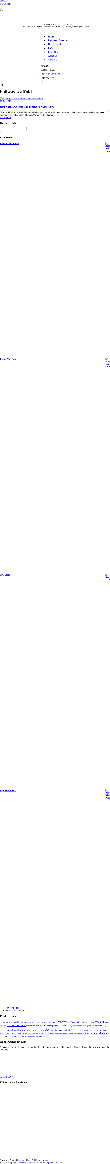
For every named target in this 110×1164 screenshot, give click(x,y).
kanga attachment (33, 1030)
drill (40, 1025)
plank (74, 1030)
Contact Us (53, 59)
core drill (100, 1021)
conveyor (91, 1022)
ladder (45, 1029)
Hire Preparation (55, 44)
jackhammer (20, 1029)
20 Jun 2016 (5, 101)
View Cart (46, 73)
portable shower (83, 1030)
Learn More (5, 117)
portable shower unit (98, 1030)
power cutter (44, 1033)
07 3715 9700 (6, 1077)
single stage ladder (70, 1033)
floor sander (81, 1025)
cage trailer (44, 1022)
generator (90, 1025)
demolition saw (16, 1025)
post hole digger (33, 1033)
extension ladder (59, 1025)
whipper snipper (39, 1036)
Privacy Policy (12, 1008)
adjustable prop (18, 1022)
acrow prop (5, 1022)
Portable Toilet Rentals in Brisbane (13, 1033)
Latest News (53, 52)
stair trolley (81, 1033)
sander (51, 1033)
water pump (29, 1036)
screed (57, 1033)
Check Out (55, 73)
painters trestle (65, 1030)
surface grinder (98, 1033)
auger (28, 1021)
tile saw (12, 1036)
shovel (61, 1033)
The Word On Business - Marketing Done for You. (40, 1162)
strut (87, 1033)
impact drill (8, 1030)
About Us (52, 56)
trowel (22, 1036)
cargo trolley (53, 1022)
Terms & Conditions (15, 1010)
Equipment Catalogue (58, 40)
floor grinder (72, 1025)
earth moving (48, 1025)
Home (51, 36)
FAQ (50, 48)
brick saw (36, 1022)
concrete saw (65, 1021)
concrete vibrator (79, 1022)
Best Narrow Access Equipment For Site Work (27, 106)
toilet (17, 1036)
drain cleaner (32, 1025)
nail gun (54, 1030)
